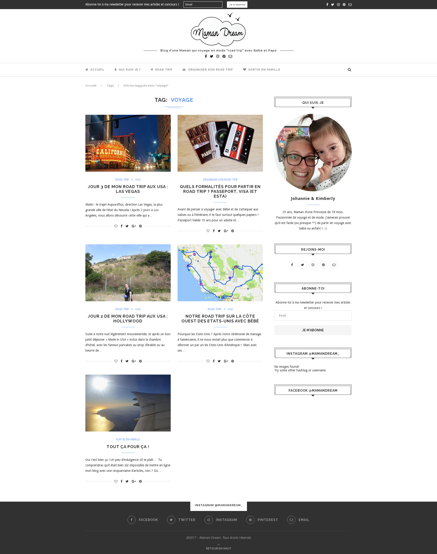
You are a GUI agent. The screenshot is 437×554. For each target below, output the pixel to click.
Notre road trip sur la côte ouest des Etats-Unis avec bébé (220, 318)
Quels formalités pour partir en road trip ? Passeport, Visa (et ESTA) (220, 191)
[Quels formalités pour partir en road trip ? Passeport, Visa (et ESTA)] (220, 143)
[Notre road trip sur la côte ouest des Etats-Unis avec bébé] (220, 272)
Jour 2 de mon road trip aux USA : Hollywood (128, 318)
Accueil (96, 69)
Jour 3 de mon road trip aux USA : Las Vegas (128, 189)
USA (137, 179)
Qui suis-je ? (129, 69)
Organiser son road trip (210, 69)
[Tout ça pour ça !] (128, 403)
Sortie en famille (263, 69)
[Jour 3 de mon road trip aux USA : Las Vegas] (128, 143)
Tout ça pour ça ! (128, 446)
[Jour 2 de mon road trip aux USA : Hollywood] (128, 272)
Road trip (163, 69)
